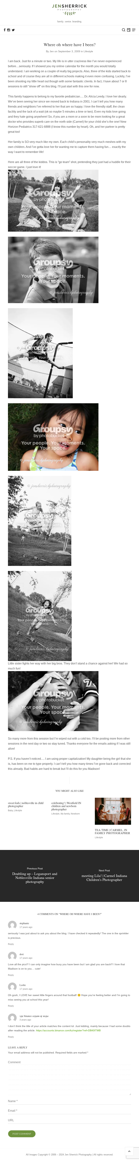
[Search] (123, 30)
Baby (10, 810)
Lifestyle (88, 51)
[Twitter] (13, 30)
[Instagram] (8, 30)
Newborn (75, 813)
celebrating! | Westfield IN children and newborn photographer (66, 806)
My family (65, 813)
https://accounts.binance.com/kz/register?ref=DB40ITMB (68, 1030)
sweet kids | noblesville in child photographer (25, 804)
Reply (11, 944)
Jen (52, 51)
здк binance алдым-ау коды (34, 1016)
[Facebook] (4, 30)
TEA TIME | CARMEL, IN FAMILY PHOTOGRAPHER (112, 831)
